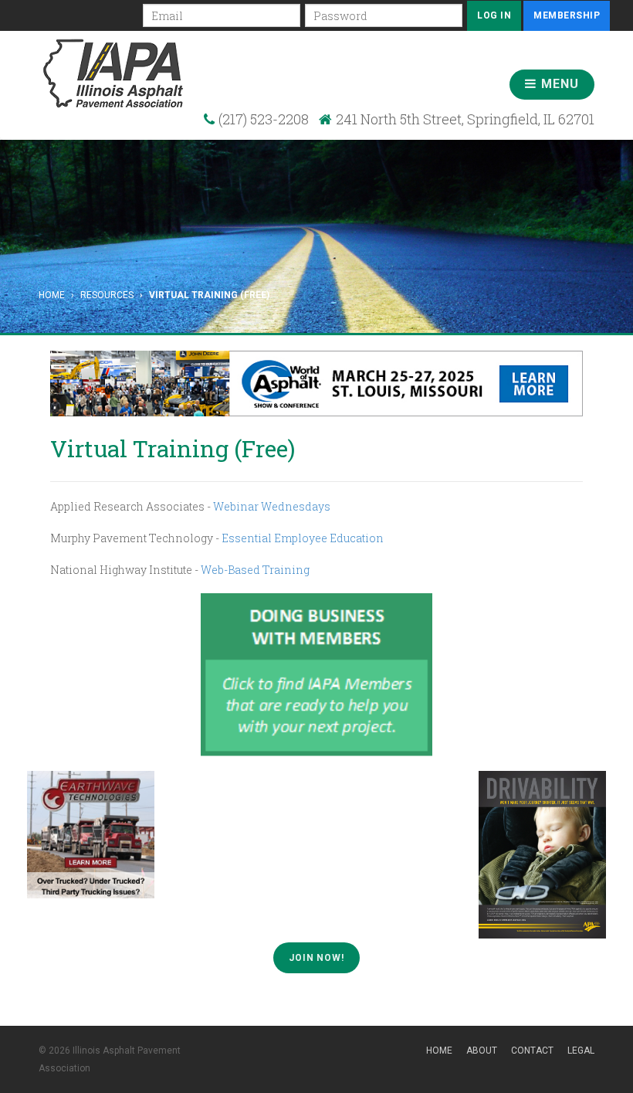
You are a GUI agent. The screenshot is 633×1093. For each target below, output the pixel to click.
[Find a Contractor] (316, 674)
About (481, 1050)
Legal (580, 1050)
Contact (532, 1050)
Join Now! (316, 957)
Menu (558, 83)
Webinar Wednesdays (271, 506)
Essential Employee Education (303, 538)
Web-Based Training (255, 569)
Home (52, 295)
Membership (566, 15)
